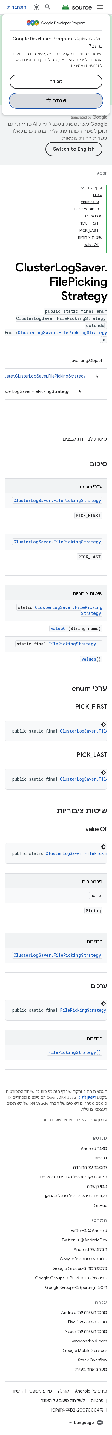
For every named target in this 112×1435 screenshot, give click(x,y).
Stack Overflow (92, 1360)
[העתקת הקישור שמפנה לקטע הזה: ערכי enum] (66, 689)
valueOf (59, 628)
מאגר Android (94, 1148)
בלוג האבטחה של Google (83, 1259)
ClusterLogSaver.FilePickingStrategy (62, 332)
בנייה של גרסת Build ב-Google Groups (71, 1278)
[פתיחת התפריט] (100, 7)
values (89, 659)
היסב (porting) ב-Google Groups (76, 1287)
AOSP (102, 173)
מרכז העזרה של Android (84, 1312)
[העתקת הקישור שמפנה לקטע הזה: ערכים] (85, 986)
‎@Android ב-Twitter (88, 1230)
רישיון (18, 1391)
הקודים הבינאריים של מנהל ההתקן (76, 1196)
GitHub (100, 1205)
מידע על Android (91, 1391)
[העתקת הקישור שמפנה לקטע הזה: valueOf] (79, 829)
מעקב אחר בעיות (91, 1369)
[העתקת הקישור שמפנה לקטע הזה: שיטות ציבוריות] (51, 811)
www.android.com (89, 1341)
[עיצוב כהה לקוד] (103, 724)
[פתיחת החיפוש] (47, 7)
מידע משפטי (40, 1391)
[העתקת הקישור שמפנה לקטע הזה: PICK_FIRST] (69, 707)
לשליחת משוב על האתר (63, 1400)
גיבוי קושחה (97, 1186)
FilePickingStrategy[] (74, 644)
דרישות (100, 1158)
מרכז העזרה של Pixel (87, 1322)
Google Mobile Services (85, 1350)
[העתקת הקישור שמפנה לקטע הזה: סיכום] (83, 464)
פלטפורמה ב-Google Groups (80, 1268)
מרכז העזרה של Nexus (86, 1331)
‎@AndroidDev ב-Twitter (84, 1240)
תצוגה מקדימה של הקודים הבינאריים (73, 1177)
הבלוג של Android (90, 1249)
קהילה (63, 1391)
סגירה (56, 82)
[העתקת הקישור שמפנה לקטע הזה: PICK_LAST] (70, 755)
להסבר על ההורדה (90, 1167)
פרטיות (97, 1400)
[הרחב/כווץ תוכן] (82, 187)
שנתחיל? (56, 101)
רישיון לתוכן (87, 1097)
